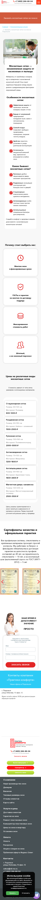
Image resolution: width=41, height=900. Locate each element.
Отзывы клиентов (11, 799)
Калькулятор (19, 767)
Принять (12, 893)
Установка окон (10, 831)
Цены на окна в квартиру (14, 828)
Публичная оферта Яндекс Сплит (18, 853)
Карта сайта (8, 803)
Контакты (8, 859)
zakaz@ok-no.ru (10, 869)
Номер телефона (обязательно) (17, 654)
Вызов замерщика (19, 763)
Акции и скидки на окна (13, 849)
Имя (7, 646)
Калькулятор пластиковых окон (17, 824)
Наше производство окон (14, 784)
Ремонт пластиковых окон (15, 820)
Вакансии (7, 791)
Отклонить (26, 893)
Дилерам (7, 787)
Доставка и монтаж (12, 812)
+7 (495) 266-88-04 (24, 1)
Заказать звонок (20, 665)
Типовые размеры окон (13, 795)
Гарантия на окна (11, 816)
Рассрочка (8, 845)
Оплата (6, 841)
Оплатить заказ (20, 772)
